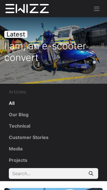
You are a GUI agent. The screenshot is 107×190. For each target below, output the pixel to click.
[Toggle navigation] (97, 8)
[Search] (91, 173)
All (12, 103)
